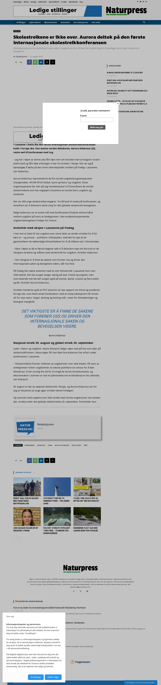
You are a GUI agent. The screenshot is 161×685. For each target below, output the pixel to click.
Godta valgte (53, 677)
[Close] (118, 103)
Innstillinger (36, 677)
